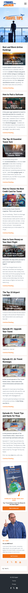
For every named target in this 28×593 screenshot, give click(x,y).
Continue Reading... (8, 88)
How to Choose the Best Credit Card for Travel (13, 190)
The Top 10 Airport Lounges (11, 293)
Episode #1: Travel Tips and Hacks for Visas (13, 414)
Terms (14, 581)
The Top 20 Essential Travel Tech (12, 140)
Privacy (14, 584)
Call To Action (14, 556)
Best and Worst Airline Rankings (13, 48)
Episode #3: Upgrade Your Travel (12, 330)
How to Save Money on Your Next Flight (13, 240)
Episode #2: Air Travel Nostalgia (12, 360)
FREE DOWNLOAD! (14, 508)
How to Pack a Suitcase (13, 94)
